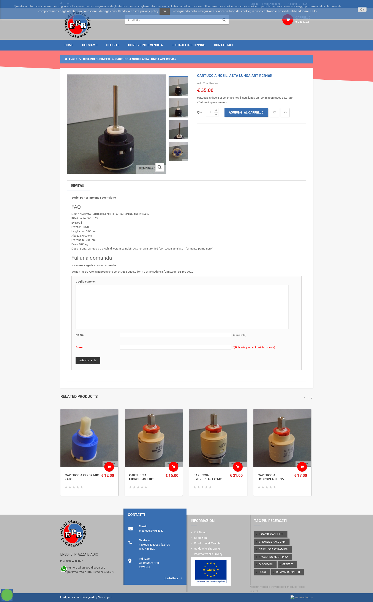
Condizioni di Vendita (145, 45)
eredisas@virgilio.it (151, 530)
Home (69, 45)
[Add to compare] (285, 112)
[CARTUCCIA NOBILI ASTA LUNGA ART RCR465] (178, 86)
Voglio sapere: (86, 281)
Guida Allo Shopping (207, 548)
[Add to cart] (109, 467)
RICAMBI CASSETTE (271, 534)
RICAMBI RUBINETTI (96, 59)
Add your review (207, 83)
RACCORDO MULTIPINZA (273, 556)
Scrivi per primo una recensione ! (94, 197)
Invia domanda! (88, 360)
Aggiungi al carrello (246, 112)
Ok (362, 9)
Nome (80, 335)
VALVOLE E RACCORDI (272, 541)
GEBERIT (287, 564)
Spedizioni (200, 537)
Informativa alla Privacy (208, 554)
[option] (178, 86)
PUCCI (262, 572)
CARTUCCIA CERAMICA (273, 549)
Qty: (199, 112)
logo (88, 535)
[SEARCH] (224, 20)
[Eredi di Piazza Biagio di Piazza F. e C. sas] (78, 24)
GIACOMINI (266, 564)
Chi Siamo (90, 45)
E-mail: (80, 347)
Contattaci (223, 45)
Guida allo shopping (188, 45)
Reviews (77, 185)
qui (164, 11)
